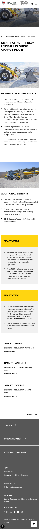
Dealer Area (8, 495)
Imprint (6, 468)
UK (2, 36)
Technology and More (12, 36)
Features (22, 36)
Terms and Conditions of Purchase (16, 475)
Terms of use (8, 471)
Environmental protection (13, 487)
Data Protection (9, 483)
